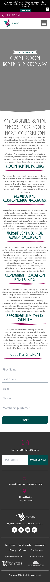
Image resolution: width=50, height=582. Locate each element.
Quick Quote (24, 545)
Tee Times (10, 545)
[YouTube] (27, 530)
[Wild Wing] (10, 23)
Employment (37, 550)
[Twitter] (21, 530)
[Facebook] (14, 530)
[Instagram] (34, 530)
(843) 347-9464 (13, 15)
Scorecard (40, 545)
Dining (12, 550)
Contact (23, 550)
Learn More (25, 10)
